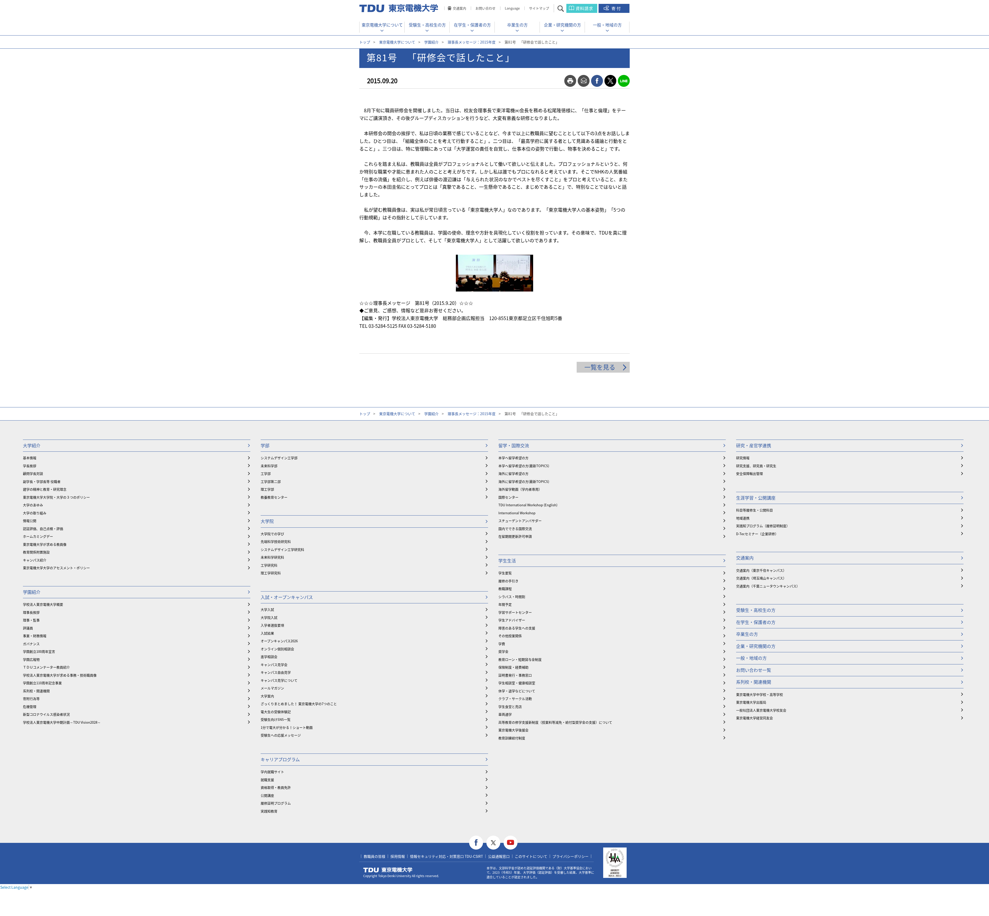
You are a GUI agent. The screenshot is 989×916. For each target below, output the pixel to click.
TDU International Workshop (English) (527, 504)
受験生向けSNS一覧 (276, 719)
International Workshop (516, 512)
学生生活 (507, 560)
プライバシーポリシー (570, 856)
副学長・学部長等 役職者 (42, 481)
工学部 (266, 473)
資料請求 (584, 8)
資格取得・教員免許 (276, 787)
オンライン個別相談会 (277, 648)
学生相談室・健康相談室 (516, 682)
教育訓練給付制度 (511, 737)
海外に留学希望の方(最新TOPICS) (523, 481)
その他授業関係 (510, 635)
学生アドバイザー (511, 620)
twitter (610, 81)
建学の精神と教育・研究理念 (44, 489)
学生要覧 (505, 572)
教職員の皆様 (374, 856)
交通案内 (459, 8)
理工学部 (267, 489)
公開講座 (267, 795)
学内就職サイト (272, 771)
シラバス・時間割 (511, 596)
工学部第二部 (271, 481)
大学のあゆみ (33, 504)
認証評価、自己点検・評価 (43, 528)
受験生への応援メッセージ (281, 735)
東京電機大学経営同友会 (754, 717)
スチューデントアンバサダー (520, 520)
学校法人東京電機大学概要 (43, 604)
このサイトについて (531, 856)
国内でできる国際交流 (515, 528)
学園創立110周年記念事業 (42, 682)
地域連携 (742, 518)
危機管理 (29, 706)
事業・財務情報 (34, 635)
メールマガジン (272, 688)
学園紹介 (431, 42)
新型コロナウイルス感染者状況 (46, 714)
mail (584, 81)
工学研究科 (269, 565)
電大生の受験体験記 (276, 711)
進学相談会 (269, 656)
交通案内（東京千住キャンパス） (761, 570)
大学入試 (267, 609)
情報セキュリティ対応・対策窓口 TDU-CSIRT (446, 856)
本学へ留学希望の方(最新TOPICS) (523, 465)
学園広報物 (31, 659)
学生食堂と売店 (510, 706)
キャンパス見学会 (274, 664)
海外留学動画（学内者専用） (520, 489)
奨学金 (503, 651)
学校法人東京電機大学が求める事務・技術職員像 (60, 675)
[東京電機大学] (399, 8)
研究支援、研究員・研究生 (756, 465)
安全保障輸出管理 (749, 473)
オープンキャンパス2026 (279, 640)
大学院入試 (269, 617)
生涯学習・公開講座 (755, 497)
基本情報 (29, 457)
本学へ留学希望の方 (513, 457)
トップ (364, 42)
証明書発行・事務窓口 (515, 675)
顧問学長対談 (33, 473)
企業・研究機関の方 (562, 25)
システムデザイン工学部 (279, 457)
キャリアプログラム (280, 759)
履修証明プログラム (276, 803)
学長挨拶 (29, 465)
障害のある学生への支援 (516, 628)
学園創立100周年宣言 (39, 651)
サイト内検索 (565, 8)
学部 (265, 445)
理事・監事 (31, 620)
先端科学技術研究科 (276, 541)
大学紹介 (31, 445)
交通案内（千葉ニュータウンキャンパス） (768, 586)
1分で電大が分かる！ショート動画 (287, 727)
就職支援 (267, 779)
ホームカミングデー (38, 536)
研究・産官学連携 (753, 445)
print (570, 81)
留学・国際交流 (513, 445)
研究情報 (742, 457)
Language (512, 8)
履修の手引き (508, 580)
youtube (511, 843)
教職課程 (505, 588)
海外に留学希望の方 (513, 473)
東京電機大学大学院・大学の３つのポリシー (56, 497)
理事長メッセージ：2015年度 (472, 42)
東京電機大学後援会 (513, 729)
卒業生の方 (517, 25)
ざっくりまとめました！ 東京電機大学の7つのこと (299, 703)
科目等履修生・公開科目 (754, 510)
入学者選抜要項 (272, 625)
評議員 (28, 628)
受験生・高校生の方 (427, 25)
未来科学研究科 (272, 557)
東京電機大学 (388, 870)
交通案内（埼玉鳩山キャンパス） (761, 578)
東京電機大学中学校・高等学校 (759, 694)
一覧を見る (599, 367)
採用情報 (397, 856)
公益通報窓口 (499, 856)
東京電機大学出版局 (751, 702)
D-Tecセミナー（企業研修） (757, 533)
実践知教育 (269, 811)
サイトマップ (539, 8)
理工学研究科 (271, 572)
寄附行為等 (31, 698)
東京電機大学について (382, 25)
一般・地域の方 (607, 25)
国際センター (508, 497)
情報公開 (29, 520)
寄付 (616, 8)
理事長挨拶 (31, 612)
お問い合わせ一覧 (753, 670)
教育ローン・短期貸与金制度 (520, 659)
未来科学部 (269, 465)
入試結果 (267, 633)
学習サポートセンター (515, 612)
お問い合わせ (485, 8)
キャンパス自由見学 (276, 672)
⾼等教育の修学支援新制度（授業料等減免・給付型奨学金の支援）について (555, 722)
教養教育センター (274, 497)
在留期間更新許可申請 (515, 536)
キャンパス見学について (279, 680)
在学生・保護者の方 (472, 25)
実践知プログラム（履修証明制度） (763, 525)
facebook (597, 81)
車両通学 (505, 714)
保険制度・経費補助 (513, 667)
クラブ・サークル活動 (515, 698)
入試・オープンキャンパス (287, 597)
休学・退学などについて (516, 690)
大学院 (267, 521)
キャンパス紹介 (34, 560)
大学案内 (267, 696)
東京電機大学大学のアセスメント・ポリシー (56, 567)
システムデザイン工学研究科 (282, 549)
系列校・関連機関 (36, 690)
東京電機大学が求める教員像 (44, 544)
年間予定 (505, 604)
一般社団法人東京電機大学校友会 (761, 710)
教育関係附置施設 (36, 552)
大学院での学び (272, 533)
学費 (501, 643)
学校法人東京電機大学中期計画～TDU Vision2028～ (62, 722)
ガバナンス (31, 643)
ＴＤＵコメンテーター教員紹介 (46, 667)
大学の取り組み (34, 512)
